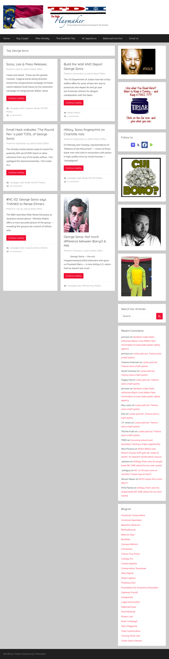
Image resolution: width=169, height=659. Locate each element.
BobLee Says (128, 534)
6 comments (16, 251)
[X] (138, 144)
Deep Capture (128, 578)
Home (6, 38)
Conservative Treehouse (133, 568)
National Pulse (128, 607)
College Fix (127, 558)
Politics (9, 112)
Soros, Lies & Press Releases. (26, 64)
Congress (29, 108)
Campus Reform (129, 544)
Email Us (133, 38)
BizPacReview (128, 529)
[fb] (144, 145)
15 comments (16, 186)
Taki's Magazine (129, 626)
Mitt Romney (88, 286)
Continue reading (16, 98)
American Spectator (131, 520)
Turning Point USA (130, 635)
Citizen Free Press (130, 554)
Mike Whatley (42, 38)
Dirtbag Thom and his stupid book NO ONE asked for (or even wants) (141, 491)
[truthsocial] (133, 144)
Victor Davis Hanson (131, 640)
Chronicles (126, 549)
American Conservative (133, 515)
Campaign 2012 (74, 286)
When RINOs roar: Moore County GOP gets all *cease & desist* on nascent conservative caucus (141, 453)
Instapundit (127, 597)
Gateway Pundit (129, 592)
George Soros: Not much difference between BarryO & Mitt (85, 241)
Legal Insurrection (130, 602)
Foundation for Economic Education (139, 587)
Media (37, 108)
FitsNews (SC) (128, 582)
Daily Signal (127, 573)
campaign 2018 (17, 108)
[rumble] (151, 144)
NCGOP (44, 108)
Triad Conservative (130, 631)
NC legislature (89, 38)
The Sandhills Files (65, 38)
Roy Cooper (22, 38)
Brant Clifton (37, 69)
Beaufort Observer (130, 525)
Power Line (127, 616)
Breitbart (125, 539)
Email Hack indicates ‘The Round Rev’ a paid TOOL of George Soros (30, 134)
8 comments (73, 181)
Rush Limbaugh (129, 621)
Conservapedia (129, 563)
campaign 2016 (17, 182)
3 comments (73, 116)
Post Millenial (128, 611)
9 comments (16, 115)
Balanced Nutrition (113, 38)
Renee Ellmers (41, 248)
